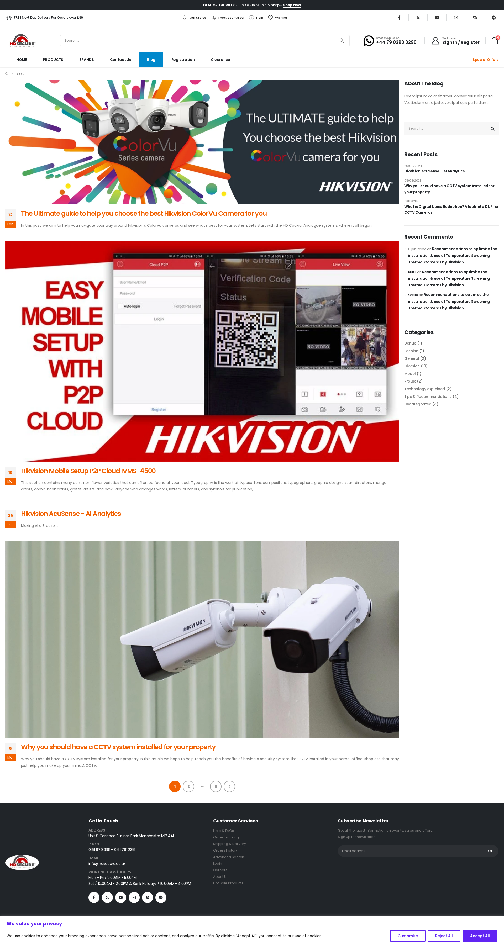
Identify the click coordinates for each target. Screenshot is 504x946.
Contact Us (120, 59)
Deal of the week (219, 5)
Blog (151, 59)
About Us (220, 876)
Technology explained (424, 389)
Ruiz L (412, 271)
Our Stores (198, 17)
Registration (183, 59)
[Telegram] (494, 17)
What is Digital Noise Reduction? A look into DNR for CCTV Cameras (451, 209)
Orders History (225, 850)
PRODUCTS (53, 59)
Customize (408, 935)
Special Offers (485, 59)
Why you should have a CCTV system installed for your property (118, 747)
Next (229, 786)
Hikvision (412, 366)
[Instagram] (456, 17)
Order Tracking (226, 837)
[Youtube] (437, 17)
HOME (21, 59)
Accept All (480, 935)
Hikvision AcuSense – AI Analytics (434, 171)
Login (217, 863)
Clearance (220, 59)
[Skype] (475, 17)
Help (259, 17)
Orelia (413, 294)
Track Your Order (231, 17)
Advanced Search (228, 856)
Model (410, 373)
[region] (252, 931)
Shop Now (292, 4)
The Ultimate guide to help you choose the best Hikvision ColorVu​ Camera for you (143, 213)
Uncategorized (417, 404)
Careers (220, 870)
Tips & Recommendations (428, 396)
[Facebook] (399, 17)
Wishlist (281, 17)
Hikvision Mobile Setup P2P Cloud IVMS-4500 (88, 470)
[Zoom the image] (22, 856)
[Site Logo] (22, 40)
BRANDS (86, 59)
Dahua (410, 343)
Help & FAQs (223, 830)
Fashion (411, 350)
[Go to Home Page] (6, 74)
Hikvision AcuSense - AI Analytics (71, 513)
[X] (418, 17)
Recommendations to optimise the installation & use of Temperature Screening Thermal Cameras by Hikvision (452, 255)
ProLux (410, 381)
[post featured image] (202, 142)
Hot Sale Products (228, 883)
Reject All (444, 935)
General (411, 358)
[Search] (341, 40)
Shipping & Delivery (229, 843)
